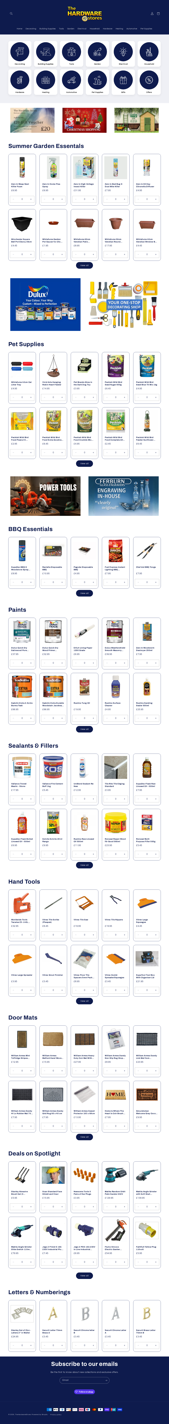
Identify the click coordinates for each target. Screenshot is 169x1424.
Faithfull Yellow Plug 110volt (146, 1248)
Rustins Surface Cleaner (113, 704)
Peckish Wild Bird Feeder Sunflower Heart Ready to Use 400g (145, 438)
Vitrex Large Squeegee (142, 921)
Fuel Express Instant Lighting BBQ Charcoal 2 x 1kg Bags (115, 568)
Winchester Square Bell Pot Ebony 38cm (21, 240)
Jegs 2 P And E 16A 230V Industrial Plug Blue (52, 1248)
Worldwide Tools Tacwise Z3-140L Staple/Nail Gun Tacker (19, 921)
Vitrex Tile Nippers (114, 920)
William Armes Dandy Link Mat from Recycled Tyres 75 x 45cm (146, 1057)
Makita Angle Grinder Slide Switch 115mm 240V (21, 1248)
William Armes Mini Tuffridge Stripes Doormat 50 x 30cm (20, 1057)
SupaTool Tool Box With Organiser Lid (145, 976)
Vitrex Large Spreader (21, 975)
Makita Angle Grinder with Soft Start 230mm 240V (146, 1192)
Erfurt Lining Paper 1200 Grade (83, 649)
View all (84, 265)
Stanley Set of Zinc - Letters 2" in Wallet (21, 1331)
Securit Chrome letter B (84, 1331)
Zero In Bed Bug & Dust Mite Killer (113, 185)
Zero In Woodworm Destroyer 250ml (145, 649)
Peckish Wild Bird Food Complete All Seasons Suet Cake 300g (114, 438)
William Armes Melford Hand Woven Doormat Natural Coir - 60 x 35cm (52, 1057)
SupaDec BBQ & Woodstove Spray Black (20, 568)
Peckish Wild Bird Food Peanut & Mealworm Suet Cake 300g (21, 438)
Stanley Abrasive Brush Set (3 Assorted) (19, 1192)
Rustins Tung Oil (82, 703)
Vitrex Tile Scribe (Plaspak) (50, 921)
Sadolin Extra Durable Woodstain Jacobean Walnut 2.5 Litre (53, 704)
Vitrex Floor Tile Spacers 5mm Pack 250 (83, 976)
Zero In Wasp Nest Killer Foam (20, 185)
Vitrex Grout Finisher (52, 975)
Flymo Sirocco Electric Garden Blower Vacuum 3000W (112, 1248)
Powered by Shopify (40, 1414)
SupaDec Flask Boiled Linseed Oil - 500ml (22, 840)
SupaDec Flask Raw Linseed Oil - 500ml (145, 785)
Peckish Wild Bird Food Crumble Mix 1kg (82, 438)
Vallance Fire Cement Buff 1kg (52, 785)
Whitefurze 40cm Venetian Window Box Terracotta (147, 240)
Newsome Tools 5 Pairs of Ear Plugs (82, 1192)
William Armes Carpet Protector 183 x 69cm (84, 1112)
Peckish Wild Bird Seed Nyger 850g (113, 383)
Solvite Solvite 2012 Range (52, 840)
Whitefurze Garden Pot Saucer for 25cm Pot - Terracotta (52, 240)
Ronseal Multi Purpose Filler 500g (146, 840)
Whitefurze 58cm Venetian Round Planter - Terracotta (114, 240)
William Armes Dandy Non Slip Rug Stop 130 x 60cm (115, 1057)
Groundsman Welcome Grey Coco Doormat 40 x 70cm (146, 1112)
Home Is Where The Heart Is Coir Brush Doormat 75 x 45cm (114, 1112)
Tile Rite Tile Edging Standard (115, 785)
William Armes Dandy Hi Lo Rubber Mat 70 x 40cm (22, 1112)
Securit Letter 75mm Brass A (52, 1331)
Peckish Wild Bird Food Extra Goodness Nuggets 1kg (53, 438)
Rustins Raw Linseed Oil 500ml (84, 840)
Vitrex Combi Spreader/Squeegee (114, 976)
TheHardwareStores (23, 1414)
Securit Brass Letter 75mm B (145, 1331)
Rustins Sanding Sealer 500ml (144, 704)
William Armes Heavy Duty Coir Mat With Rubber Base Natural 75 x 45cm (84, 1057)
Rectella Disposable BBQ (52, 568)
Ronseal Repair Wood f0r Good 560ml (115, 840)
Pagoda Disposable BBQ (83, 568)
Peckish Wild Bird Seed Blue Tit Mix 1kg (146, 383)
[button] (11, 14)
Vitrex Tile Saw (81, 920)
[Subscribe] (106, 1380)
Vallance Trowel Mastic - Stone (19, 785)
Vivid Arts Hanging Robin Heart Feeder (51, 383)
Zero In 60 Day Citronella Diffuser (145, 185)
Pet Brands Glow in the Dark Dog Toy (83, 383)
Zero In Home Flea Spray (51, 185)
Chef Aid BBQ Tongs (146, 567)
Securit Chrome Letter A (115, 1331)
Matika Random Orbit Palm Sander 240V (115, 1192)
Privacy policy (55, 1414)
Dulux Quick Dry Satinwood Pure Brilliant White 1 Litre (21, 649)
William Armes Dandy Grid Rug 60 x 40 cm (52, 1112)
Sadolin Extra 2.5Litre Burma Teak (22, 704)
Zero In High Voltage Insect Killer (84, 185)
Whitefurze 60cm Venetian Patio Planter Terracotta (82, 240)
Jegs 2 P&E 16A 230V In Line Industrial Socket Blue (84, 1248)
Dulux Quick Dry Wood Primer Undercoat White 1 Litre (51, 649)
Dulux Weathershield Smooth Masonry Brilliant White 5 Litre (115, 649)
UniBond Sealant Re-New (84, 785)
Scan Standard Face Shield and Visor (52, 1192)
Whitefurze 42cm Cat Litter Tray (21, 383)
